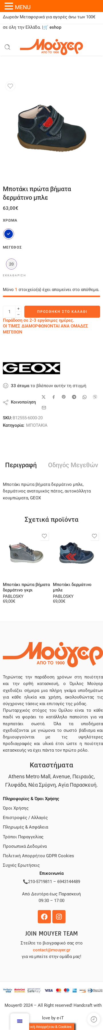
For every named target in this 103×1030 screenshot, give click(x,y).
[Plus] (18, 309)
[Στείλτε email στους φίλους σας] (43, 407)
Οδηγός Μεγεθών (73, 465)
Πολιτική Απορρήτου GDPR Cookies (38, 856)
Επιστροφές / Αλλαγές (25, 817)
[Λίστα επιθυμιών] (10, 86)
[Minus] (18, 315)
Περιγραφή (21, 465)
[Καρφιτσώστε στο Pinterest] (64, 397)
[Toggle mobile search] (7, 47)
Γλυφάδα (15, 785)
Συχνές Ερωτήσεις (21, 865)
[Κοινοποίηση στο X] (43, 397)
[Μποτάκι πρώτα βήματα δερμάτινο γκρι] (26, 554)
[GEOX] (31, 368)
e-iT (60, 1018)
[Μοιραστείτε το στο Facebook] (54, 397)
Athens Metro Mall (29, 776)
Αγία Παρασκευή (77, 785)
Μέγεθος (12, 247)
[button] (10, 6)
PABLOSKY (13, 596)
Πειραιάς (83, 776)
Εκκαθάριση (14, 275)
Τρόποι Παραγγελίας (23, 837)
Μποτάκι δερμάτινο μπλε (72, 587)
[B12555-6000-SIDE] (51, 127)
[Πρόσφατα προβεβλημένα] (93, 1019)
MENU (23, 7)
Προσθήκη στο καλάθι (62, 312)
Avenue (61, 776)
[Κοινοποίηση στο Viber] (95, 397)
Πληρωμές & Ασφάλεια (25, 827)
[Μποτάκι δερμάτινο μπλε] (76, 554)
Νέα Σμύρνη (42, 785)
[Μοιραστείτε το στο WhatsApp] (84, 397)
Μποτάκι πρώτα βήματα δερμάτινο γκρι (26, 587)
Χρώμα (10, 220)
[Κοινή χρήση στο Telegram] (74, 397)
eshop (55, 27)
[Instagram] (59, 916)
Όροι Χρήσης (16, 808)
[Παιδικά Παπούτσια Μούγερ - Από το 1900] (51, 47)
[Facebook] (44, 916)
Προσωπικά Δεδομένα (25, 846)
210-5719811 (40, 881)
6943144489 (68, 881)
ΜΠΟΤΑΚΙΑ (36, 425)
